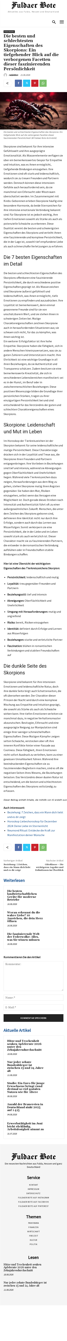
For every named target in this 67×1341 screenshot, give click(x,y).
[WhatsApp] (43, 83)
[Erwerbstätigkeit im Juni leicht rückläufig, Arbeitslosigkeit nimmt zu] (54, 1128)
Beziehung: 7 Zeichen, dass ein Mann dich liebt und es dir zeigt (17, 867)
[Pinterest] (34, 83)
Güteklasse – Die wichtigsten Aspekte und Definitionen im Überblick (49, 867)
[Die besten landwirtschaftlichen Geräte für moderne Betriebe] (53, 896)
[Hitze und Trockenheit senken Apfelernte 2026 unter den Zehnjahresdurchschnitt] (54, 1046)
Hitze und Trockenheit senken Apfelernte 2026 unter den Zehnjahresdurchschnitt (24, 1045)
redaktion (13, 74)
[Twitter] (26, 83)
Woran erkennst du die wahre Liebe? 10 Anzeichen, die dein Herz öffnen (25, 917)
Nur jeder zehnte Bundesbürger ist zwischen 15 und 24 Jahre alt (25, 1066)
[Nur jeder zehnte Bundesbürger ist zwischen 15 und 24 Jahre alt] (54, 1067)
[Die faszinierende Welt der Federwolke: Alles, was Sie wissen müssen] (53, 939)
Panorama (9, 32)
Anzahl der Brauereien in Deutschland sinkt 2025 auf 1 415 (25, 1107)
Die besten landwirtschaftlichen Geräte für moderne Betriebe (22, 895)
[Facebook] (18, 83)
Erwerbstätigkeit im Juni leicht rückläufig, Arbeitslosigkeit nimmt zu (25, 1126)
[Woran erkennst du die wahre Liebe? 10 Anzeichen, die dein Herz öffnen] (53, 917)
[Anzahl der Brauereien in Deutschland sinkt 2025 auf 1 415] (54, 1109)
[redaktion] (6, 75)
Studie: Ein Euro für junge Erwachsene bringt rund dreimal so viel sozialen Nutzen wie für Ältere (25, 1088)
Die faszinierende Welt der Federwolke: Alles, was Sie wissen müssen (23, 937)
